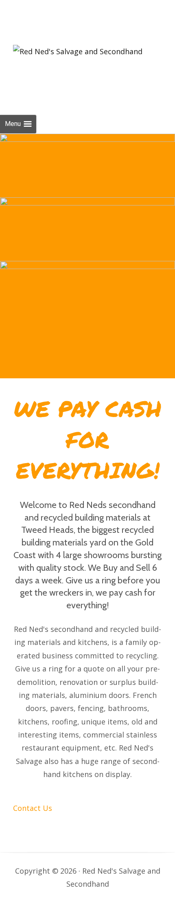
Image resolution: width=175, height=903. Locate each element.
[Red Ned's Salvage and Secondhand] (77, 49)
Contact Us (104, 183)
